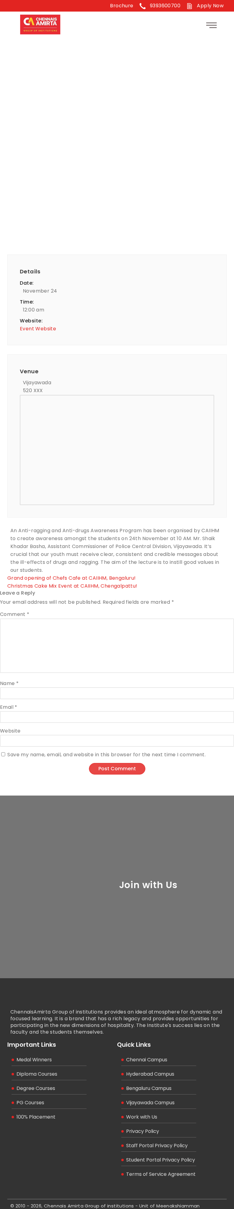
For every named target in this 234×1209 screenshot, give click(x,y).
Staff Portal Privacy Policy (157, 1145)
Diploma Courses (36, 1073)
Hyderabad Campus (150, 1073)
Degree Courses (35, 1088)
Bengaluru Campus (149, 1088)
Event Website (38, 328)
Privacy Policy (142, 1131)
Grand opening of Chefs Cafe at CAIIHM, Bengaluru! (71, 578)
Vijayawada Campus (150, 1102)
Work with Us (141, 1116)
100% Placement (35, 1116)
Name (9, 683)
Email (8, 707)
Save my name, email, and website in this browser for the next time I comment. (106, 754)
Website (10, 730)
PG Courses (30, 1102)
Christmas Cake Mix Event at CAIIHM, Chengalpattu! (72, 585)
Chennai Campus (146, 1059)
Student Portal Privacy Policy (160, 1159)
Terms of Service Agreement (161, 1174)
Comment (15, 614)
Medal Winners (34, 1059)
